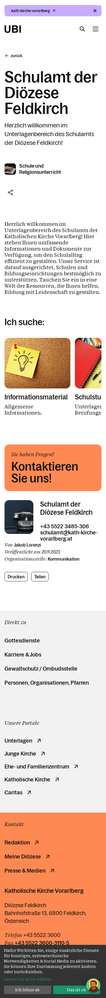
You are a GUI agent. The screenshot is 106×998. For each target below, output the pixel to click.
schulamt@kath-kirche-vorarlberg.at (69, 535)
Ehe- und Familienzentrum (37, 766)
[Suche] (82, 29)
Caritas (13, 792)
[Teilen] (10, 192)
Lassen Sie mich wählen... (29, 979)
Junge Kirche (20, 753)
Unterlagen (18, 741)
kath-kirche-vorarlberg (30, 10)
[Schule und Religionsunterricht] (10, 169)
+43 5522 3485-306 (64, 526)
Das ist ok (76, 989)
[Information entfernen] (95, 10)
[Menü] (95, 29)
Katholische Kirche (27, 779)
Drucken (16, 576)
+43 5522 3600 (41, 935)
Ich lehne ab (27, 989)
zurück (16, 55)
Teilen (40, 576)
